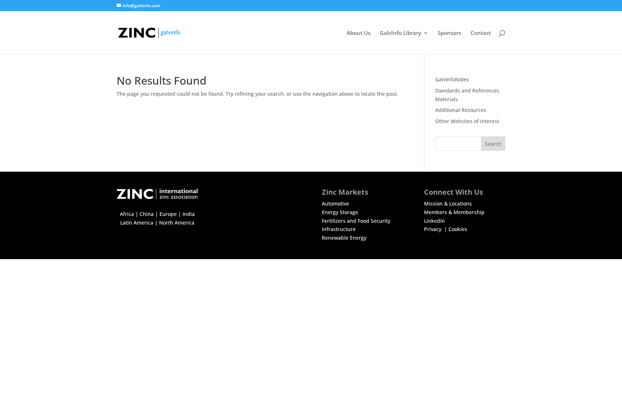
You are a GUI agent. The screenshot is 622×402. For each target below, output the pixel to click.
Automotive (335, 203)
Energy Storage (340, 212)
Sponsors (449, 33)
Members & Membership (454, 212)
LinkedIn (434, 220)
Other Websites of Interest (467, 121)
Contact (480, 33)
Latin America (136, 222)
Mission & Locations (448, 203)
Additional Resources (460, 110)
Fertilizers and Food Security (356, 220)
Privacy (433, 229)
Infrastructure (339, 229)
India (188, 214)
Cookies (458, 229)
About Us (358, 33)
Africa (127, 214)
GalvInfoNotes (452, 79)
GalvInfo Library (400, 33)
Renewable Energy (344, 237)
